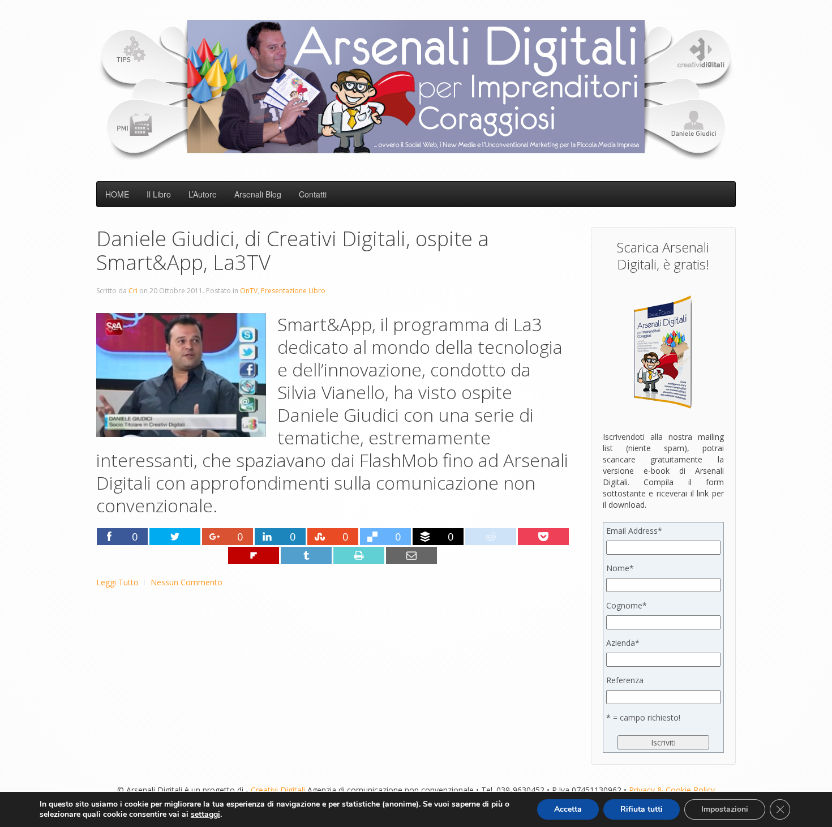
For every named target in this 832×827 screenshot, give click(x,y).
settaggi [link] (205, 814)
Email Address (634, 530)
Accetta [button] (568, 809)
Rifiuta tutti (641, 809)
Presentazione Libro (293, 290)
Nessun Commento (186, 582)
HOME (117, 194)
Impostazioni (724, 809)
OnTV (249, 290)
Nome (620, 568)
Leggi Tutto (117, 582)
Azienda (623, 642)
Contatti (313, 194)
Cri (133, 290)
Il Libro (159, 194)
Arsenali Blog (257, 194)
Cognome (626, 605)
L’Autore (202, 194)
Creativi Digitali (278, 790)
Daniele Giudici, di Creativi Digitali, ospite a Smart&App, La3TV (292, 250)
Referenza (625, 680)
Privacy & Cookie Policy (672, 790)
